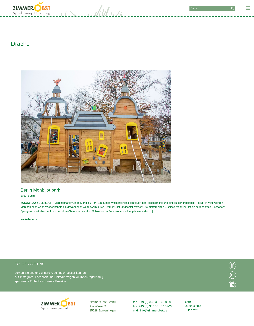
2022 (23, 195)
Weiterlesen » (29, 219)
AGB (188, 302)
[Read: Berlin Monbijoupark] (96, 126)
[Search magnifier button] (232, 8)
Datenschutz (193, 305)
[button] (245, 8)
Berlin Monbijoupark (40, 190)
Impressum (192, 309)
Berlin (31, 195)
